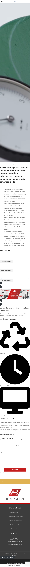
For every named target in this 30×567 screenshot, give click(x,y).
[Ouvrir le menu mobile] (1, 1)
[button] (15, 302)
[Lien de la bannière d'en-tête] (15, 283)
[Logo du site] (15, 1)
